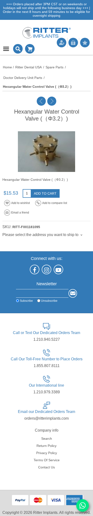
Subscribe (26, 300)
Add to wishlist (20, 203)
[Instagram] (46, 269)
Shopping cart (30, 49)
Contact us (46, 467)
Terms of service (47, 460)
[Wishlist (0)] (85, 42)
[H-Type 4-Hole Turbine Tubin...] (51, 101)
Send (72, 293)
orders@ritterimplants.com (46, 418)
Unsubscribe (49, 300)
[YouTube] (58, 269)
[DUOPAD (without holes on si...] (41, 101)
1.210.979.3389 (46, 392)
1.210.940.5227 (46, 339)
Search (46, 438)
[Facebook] (34, 269)
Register (61, 42)
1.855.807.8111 (47, 366)
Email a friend (20, 212)
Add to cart (45, 193)
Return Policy (46, 446)
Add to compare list (54, 203)
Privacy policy (46, 453)
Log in (73, 42)
